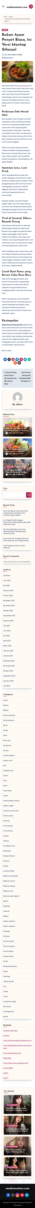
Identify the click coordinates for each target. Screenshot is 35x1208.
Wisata (5, 1016)
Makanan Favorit (9, 881)
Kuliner (5, 30)
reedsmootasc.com (17, 7)
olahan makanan (9, 921)
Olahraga (6, 931)
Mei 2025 (6, 636)
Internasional (8, 826)
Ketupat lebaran (9, 856)
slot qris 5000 (8, 1068)
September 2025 (9, 616)
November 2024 (9, 666)
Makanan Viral (8, 891)
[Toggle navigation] (3, 6)
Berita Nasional (8, 720)
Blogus (28, 1202)
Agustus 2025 (8, 621)
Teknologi (6, 976)
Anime (5, 700)
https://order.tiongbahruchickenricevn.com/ (18, 1040)
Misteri (5, 901)
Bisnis (5, 725)
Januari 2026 (8, 595)
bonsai (5, 730)
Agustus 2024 (8, 681)
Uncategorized (8, 1011)
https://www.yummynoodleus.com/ (15, 1063)
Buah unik (7, 740)
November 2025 (9, 606)
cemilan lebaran (9, 755)
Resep (5, 971)
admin (10, 55)
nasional (6, 911)
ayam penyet (24, 86)
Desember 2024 (9, 661)
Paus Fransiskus (9, 946)
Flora (5, 780)
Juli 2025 (6, 626)
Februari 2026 (8, 590)
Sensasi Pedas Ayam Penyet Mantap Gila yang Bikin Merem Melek (16, 451)
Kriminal (6, 861)
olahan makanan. (9, 926)
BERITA (5, 710)
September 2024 (9, 676)
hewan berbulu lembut (11, 801)
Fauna (5, 775)
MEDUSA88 (7, 1058)
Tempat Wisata (8, 981)
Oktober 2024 (8, 671)
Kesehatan (7, 851)
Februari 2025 (8, 651)
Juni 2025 (7, 631)
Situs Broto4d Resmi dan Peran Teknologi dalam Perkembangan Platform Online (14, 531)
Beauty (5, 705)
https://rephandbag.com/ (12, 1053)
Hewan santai (8, 816)
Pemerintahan (8, 956)
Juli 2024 (6, 686)
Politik (5, 961)
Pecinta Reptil (8, 951)
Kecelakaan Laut (9, 846)
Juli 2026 (6, 575)
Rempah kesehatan (10, 966)
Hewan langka (8, 806)
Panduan (6, 936)
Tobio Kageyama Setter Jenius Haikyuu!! (14, 547)
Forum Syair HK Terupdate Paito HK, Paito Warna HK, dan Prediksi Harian (16, 540)
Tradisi (5, 991)
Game (5, 786)
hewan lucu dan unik (10, 811)
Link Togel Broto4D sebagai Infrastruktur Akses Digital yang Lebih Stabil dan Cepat (17, 522)
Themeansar (17, 1205)
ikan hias (6, 821)
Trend (5, 996)
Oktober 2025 (8, 611)
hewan (5, 796)
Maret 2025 (7, 646)
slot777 (5, 1078)
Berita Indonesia (9, 715)
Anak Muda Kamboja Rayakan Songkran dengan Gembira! (16, 472)
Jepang (6, 841)
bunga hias (7, 745)
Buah (5, 735)
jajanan (6, 836)
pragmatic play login (10, 1031)
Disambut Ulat (8, 770)
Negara (5, 916)
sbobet (5, 1073)
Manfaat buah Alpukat (11, 896)
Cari (5, 488)
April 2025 (7, 641)
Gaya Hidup (7, 791)
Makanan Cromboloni (10, 876)
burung (5, 750)
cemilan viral (7, 760)
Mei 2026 (6, 585)
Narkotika (6, 906)
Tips (4, 986)
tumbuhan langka (9, 1001)
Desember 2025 (9, 600)
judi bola (6, 1035)
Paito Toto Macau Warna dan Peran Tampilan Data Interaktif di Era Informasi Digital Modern (15, 513)
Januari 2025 (8, 656)
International (8, 831)
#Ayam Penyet (8, 58)
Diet (4, 765)
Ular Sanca (7, 1006)
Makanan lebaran (9, 886)
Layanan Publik (8, 871)
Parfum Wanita (8, 941)
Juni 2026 (7, 580)
